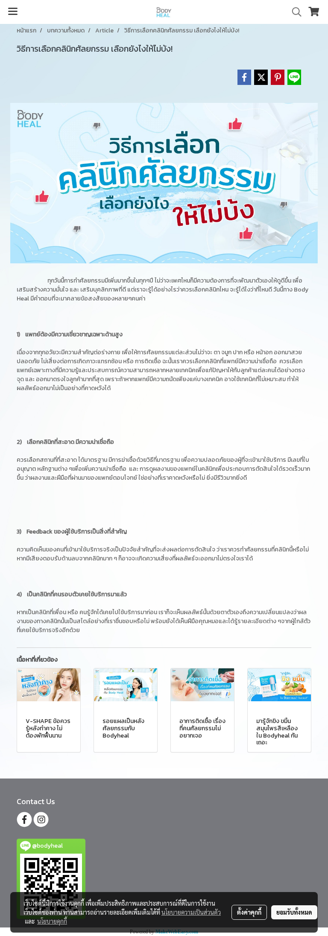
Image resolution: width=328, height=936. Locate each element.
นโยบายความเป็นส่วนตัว (191, 912)
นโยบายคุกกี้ (52, 921)
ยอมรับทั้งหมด (294, 912)
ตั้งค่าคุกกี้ (249, 912)
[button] (293, 12)
